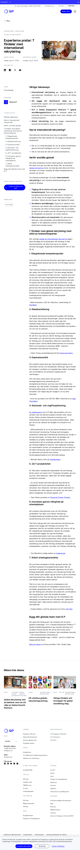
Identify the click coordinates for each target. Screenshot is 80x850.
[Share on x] (15, 70)
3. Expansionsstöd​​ (12, 145)
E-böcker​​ (53, 813)
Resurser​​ (53, 806)
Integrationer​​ (27, 752)
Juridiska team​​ (27, 782)
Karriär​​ (52, 773)
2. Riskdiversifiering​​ (13, 141)
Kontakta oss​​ (8, 757)
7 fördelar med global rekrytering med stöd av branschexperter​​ (13, 131)
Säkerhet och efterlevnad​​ (31, 758)
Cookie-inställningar (58, 846)
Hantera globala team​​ (30, 740)
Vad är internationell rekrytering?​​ (11, 121)
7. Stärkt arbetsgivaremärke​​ (12, 165)
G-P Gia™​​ (53, 740)
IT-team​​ (25, 788)
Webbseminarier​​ (55, 810)
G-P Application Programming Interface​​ (35, 755)
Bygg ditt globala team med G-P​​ (14, 170)
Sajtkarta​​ (53, 788)
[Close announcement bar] (78, 2)
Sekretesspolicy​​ (39, 834)
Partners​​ (53, 785)
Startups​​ (26, 800)
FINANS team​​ (27, 785)
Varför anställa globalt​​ (12, 126)
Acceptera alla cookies (24, 846)
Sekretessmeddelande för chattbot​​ (56, 834)
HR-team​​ (26, 779)
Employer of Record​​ (29, 734)
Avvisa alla (42, 846)
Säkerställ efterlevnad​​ (30, 737)
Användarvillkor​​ (27, 834)
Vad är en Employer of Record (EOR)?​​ (62, 816)
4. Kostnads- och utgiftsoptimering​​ (12, 149)
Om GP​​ (52, 770)
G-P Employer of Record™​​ (58, 734)
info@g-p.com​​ (8, 750)
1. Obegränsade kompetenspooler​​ (11, 137)
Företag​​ (25, 806)
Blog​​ (51, 803)
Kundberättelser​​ (28, 815)
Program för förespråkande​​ (31, 818)
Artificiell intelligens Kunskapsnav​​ (60, 800)
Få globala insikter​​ (29, 743)
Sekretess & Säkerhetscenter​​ (12, 834)
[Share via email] (20, 70)
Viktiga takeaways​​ (11, 117)
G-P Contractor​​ (55, 737)
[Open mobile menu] (75, 11)
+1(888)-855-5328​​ (10, 748)
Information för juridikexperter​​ (59, 791)
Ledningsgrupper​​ (28, 791)
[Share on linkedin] (5, 70)
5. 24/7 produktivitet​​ (13, 153)
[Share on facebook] (10, 70)
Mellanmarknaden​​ (28, 803)
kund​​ (51, 776)
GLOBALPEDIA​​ (27, 770)
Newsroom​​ (53, 782)
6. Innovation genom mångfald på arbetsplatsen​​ (13, 158)
